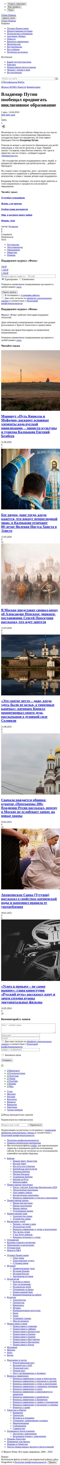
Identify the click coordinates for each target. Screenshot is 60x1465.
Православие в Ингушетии (26, 1339)
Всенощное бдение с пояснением (29, 1436)
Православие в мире (17, 1323)
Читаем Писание (21, 1174)
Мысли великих (21, 1321)
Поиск (10, 10)
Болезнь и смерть (21, 1281)
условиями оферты (30, 295)
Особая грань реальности (14, 209)
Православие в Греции (24, 1334)
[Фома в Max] (10, 1086)
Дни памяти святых (22, 1192)
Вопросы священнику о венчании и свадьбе (35, 1381)
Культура (11, 1297)
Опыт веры (18, 1258)
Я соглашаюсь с (22, 295)
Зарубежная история (23, 1276)
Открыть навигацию (16, 4)
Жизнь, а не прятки (11, 203)
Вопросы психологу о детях (26, 1237)
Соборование (19, 1426)
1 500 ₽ (4, 270)
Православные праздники (20, 1184)
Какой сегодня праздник (19, 62)
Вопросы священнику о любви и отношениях (35, 1402)
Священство (19, 1428)
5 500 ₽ (4, 273)
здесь (18, 287)
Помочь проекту (9, 292)
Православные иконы (18, 1200)
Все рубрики (13, 49)
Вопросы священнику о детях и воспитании (35, 1229)
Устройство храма (22, 1219)
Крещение (18, 1412)
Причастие (18, 1415)
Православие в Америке (25, 1326)
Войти (21, 82)
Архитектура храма (22, 1216)
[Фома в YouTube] (12, 1081)
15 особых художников (13, 197)
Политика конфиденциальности (23, 1140)
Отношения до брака (23, 1289)
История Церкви (21, 1271)
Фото (9, 1352)
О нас (10, 1091)
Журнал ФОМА (9, 87)
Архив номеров (15, 1110)
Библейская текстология (25, 1169)
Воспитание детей (16, 1221)
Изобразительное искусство (26, 1310)
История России (21, 1273)
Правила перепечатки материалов (24, 1143)
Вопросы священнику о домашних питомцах (35, 1386)
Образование (13, 250)
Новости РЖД (14, 1250)
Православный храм (17, 1213)
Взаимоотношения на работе (27, 1294)
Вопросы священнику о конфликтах (31, 1397)
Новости (11, 39)
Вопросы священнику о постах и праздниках (35, 1198)
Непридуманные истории (19, 31)
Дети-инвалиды (15, 247)
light (3, 115)
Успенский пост (21, 1368)
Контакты (12, 1099)
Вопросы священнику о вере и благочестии (34, 1378)
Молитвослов (14, 44)
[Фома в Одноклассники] (16, 1073)
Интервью (12, 1347)
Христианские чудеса (23, 1260)
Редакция (13, 226)
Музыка (17, 1308)
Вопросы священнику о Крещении (30, 1399)
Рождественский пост (24, 1363)
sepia (12, 115)
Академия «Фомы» (16, 36)
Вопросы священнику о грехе (27, 1389)
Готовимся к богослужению (21, 1431)
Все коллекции (14, 72)
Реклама (11, 1096)
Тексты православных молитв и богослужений (30, 1447)
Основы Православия (18, 28)
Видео (10, 1355)
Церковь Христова (16, 1439)
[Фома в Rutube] (11, 1084)
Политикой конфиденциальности (19, 302)
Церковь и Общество (17, 1444)
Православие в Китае (23, 1344)
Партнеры (12, 1107)
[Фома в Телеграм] (12, 1076)
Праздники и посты (17, 1360)
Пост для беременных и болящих (29, 1373)
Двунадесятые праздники (25, 1190)
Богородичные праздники (26, 1195)
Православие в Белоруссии (26, 1331)
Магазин (11, 1094)
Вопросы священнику (18, 41)
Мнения (11, 1350)
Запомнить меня (13, 1055)
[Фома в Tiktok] (11, 1078)
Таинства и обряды (16, 1410)
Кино (15, 1313)
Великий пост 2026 (22, 1365)
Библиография (20, 1182)
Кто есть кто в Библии (24, 1166)
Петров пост (19, 1370)
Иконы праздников (22, 1205)
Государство (13, 244)
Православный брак (23, 1292)
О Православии (20, 1263)
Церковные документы (18, 1441)
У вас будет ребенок (23, 1234)
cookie (33, 1145)
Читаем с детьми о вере (18, 70)
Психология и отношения (19, 33)
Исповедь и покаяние (23, 1418)
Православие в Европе (24, 1337)
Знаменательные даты (24, 1268)
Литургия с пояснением (25, 1433)
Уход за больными (22, 1284)
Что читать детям (21, 1232)
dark (8, 115)
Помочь (12, 15)
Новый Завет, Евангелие (25, 1161)
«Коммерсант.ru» (9, 155)
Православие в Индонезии (26, 1342)
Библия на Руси (20, 1179)
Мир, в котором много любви (16, 215)
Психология (13, 1279)
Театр (15, 1316)
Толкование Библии (23, 1177)
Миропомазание (21, 1423)
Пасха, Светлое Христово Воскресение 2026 (35, 1187)
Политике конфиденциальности (30, 1462)
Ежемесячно (28, 279)
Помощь (11, 255)
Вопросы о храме (21, 1407)
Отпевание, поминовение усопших (30, 1420)
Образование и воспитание (20, 1245)
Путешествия (13, 1247)
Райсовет (11, 64)
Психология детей (22, 1226)
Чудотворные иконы (23, 1211)
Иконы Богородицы (23, 1203)
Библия (10, 1158)
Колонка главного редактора (21, 1242)
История (11, 1266)
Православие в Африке (24, 1329)
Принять (52, 1462)
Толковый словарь (22, 1318)
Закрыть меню (8, 18)
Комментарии (33, 87)
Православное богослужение (21, 67)
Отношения (13, 1240)
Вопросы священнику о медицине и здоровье (35, 1405)
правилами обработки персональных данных (28, 1131)
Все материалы (14, 47)
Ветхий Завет (19, 1163)
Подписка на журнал (17, 52)
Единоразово (11, 279)
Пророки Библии (21, 1171)
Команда (11, 1102)
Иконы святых (20, 1208)
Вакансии (12, 1104)
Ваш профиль (14, 7)
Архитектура (19, 1300)
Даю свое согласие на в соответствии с (26, 301)
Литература (18, 1302)
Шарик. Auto (8, 220)
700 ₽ (4, 267)
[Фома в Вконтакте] (13, 1070)
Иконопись (18, 1305)
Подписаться (35, 1125)
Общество (12, 252)
